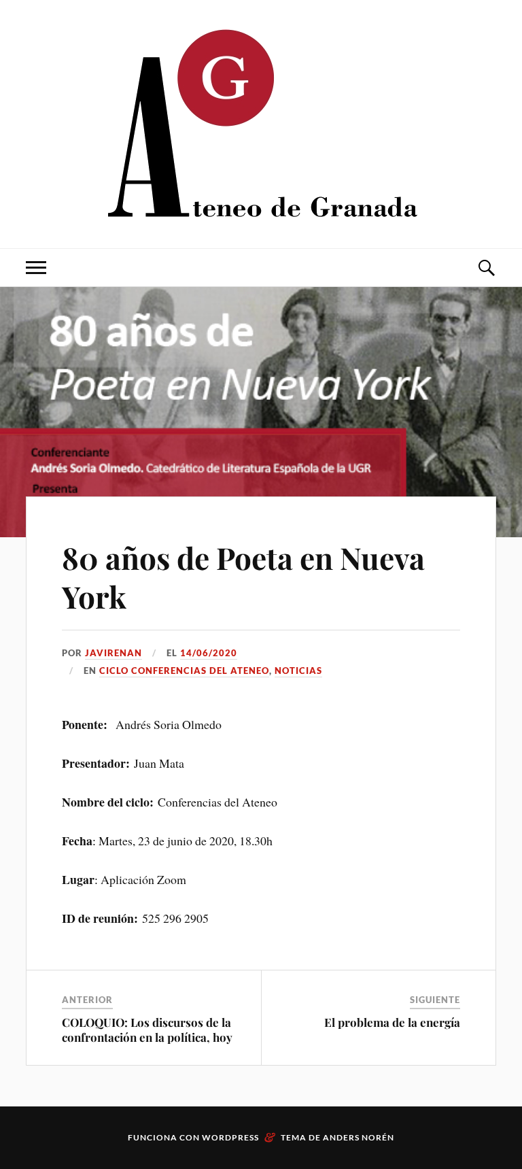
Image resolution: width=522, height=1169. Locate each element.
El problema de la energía (392, 1022)
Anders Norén (358, 1137)
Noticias (298, 670)
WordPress (230, 1137)
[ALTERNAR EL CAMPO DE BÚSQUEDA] (486, 267)
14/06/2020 (208, 652)
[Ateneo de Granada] (261, 123)
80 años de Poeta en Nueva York (243, 576)
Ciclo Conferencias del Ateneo (184, 670)
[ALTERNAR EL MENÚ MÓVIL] (36, 267)
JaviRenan (113, 652)
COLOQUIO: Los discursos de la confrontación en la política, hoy (147, 1030)
